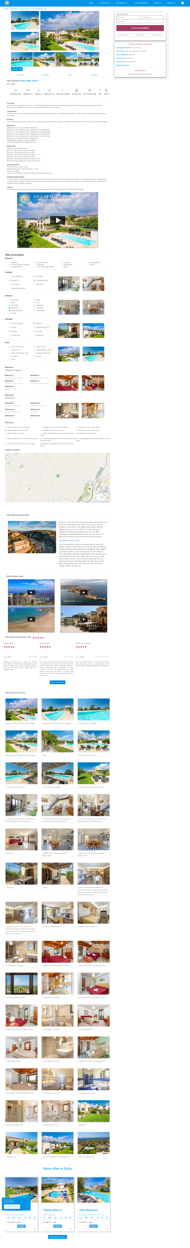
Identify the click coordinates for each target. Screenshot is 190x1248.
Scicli (32, 9)
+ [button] (7, 455)
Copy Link (157, 35)
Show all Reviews (57, 682)
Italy (21, 9)
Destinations (14, 9)
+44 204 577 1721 (104, 3)
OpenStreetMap (100, 501)
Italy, (8, 1215)
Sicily (27, 9)
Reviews (95, 75)
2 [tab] (58, 1205)
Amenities (45, 75)
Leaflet (92, 501)
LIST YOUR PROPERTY (141, 3)
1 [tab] (55, 1205)
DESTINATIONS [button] (121, 3)
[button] (182, 3)
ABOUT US (157, 3)
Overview (20, 75)
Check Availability (140, 28)
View (21, 1226)
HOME (91, 3)
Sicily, (13, 1215)
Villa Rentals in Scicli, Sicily (69, 540)
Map (70, 75)
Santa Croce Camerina (95, 1215)
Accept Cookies (12, 1207)
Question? (124, 35)
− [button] (7, 458)
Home (6, 9)
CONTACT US (171, 3)
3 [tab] (61, 1205)
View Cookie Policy (9, 1201)
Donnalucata (20, 1215)
